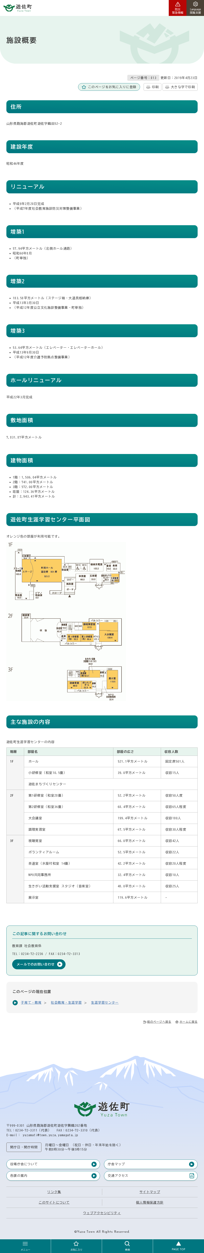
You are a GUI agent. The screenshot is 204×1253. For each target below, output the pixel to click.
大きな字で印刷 (183, 87)
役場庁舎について (24, 1164)
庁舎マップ (116, 1164)
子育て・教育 (31, 1002)
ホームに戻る (188, 1021)
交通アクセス (118, 1176)
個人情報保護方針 (150, 1202)
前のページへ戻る (159, 1021)
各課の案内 (18, 1175)
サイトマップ (149, 1192)
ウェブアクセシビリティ (102, 1213)
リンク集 (54, 1192)
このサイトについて (54, 1202)
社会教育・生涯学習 (66, 1002)
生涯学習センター (105, 1002)
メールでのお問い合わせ (36, 964)
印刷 (155, 87)
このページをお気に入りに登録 (112, 87)
